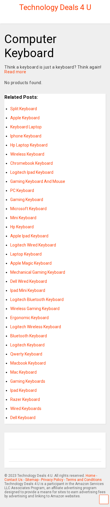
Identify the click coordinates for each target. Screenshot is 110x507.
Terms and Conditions (84, 480)
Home (90, 476)
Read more (15, 71)
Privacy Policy (52, 480)
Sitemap (31, 480)
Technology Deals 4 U (55, 7)
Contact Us (13, 480)
